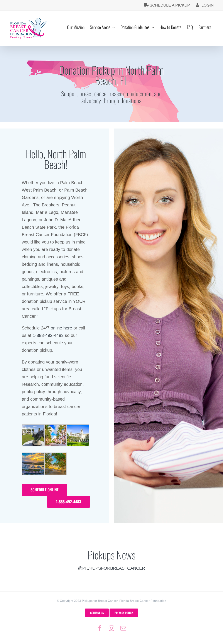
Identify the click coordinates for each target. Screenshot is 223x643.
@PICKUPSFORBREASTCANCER (111, 568)
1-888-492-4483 (48, 335)
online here (61, 328)
